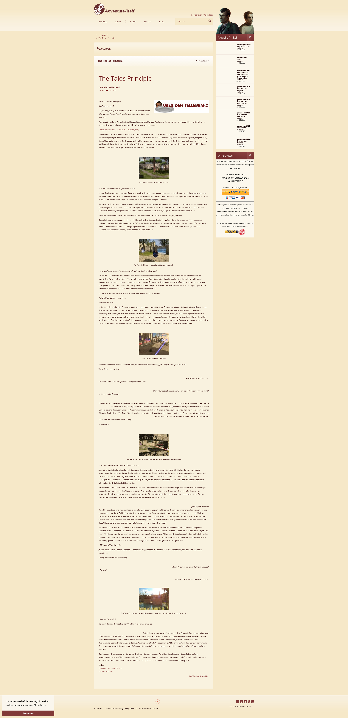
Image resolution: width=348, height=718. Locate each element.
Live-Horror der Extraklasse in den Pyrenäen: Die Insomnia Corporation (243, 74)
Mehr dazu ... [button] (40, 705)
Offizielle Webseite (106, 671)
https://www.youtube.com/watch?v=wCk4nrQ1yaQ (119, 130)
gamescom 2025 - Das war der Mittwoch (244, 115)
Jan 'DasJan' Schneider (199, 676)
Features (240, 48)
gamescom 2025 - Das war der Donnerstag (244, 101)
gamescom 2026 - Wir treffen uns (244, 45)
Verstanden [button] (28, 713)
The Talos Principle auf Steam (110, 668)
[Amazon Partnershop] (232, 234)
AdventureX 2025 (242, 58)
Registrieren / (197, 15)
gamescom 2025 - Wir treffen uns (244, 127)
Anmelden (208, 15)
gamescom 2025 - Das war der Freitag (244, 88)
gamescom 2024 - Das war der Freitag (244, 141)
